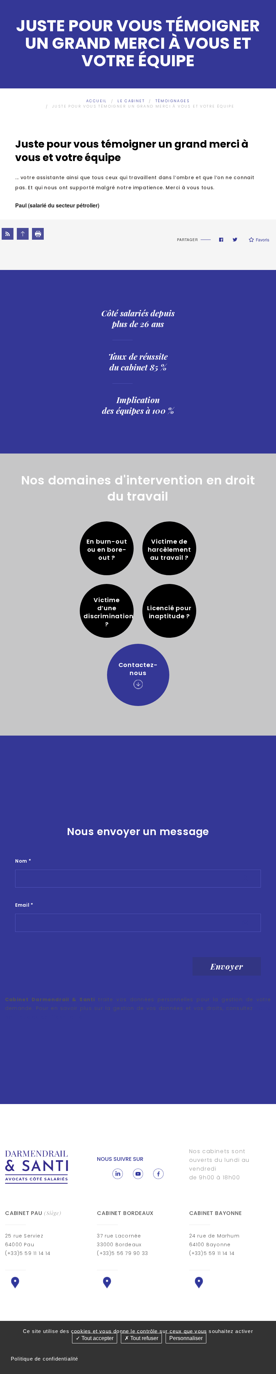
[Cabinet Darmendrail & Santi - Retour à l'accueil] (36, 1166)
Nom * (23, 861)
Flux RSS (7, 233)
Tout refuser (143, 1338)
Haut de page (22, 233)
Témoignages (173, 101)
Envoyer (226, 966)
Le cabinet (131, 101)
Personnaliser (186, 1338)
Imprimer (37, 233)
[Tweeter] (235, 239)
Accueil (96, 101)
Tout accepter (96, 1338)
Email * (24, 905)
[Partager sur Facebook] (221, 239)
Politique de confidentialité (44, 1359)
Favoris (262, 239)
